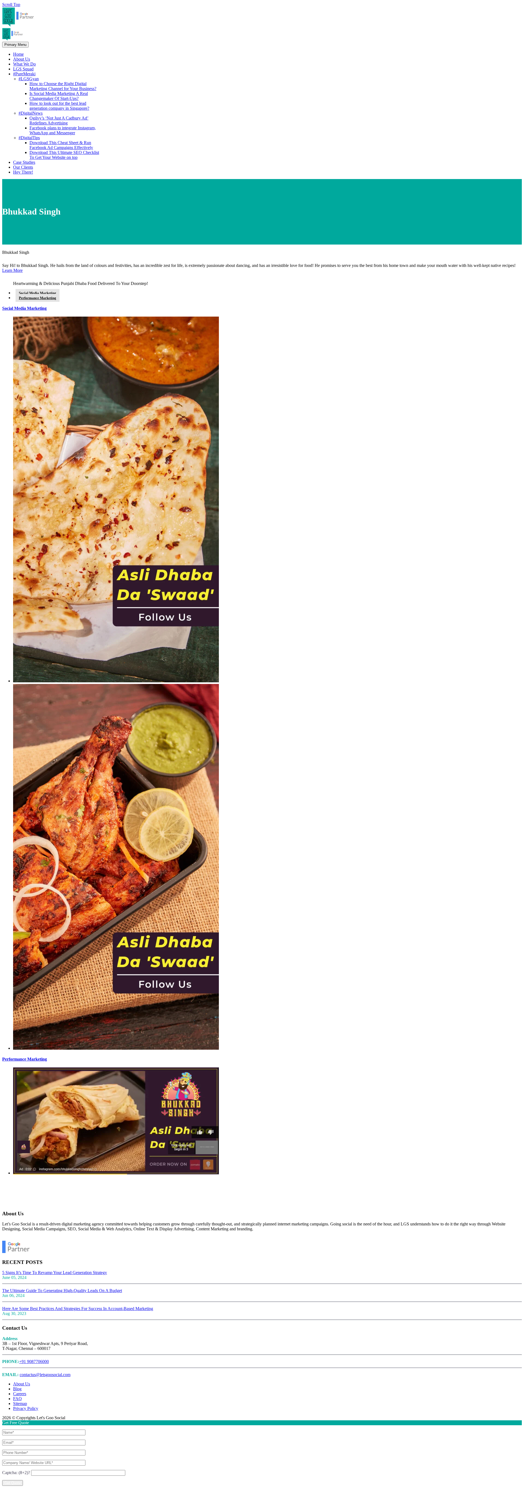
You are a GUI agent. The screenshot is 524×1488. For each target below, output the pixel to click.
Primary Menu (15, 45)
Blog (17, 1388)
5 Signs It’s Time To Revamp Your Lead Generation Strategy (54, 1272)
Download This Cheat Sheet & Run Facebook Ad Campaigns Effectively (61, 145)
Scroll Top (11, 4)
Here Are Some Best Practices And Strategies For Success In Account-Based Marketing (77, 1308)
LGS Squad (23, 69)
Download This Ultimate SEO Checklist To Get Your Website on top (64, 155)
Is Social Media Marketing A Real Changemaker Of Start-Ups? (58, 96)
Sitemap (20, 1403)
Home (18, 54)
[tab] (37, 293)
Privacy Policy (25, 1408)
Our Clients (23, 167)
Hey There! (23, 172)
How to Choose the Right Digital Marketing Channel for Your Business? (62, 86)
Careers (19, 1393)
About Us (21, 59)
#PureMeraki (24, 74)
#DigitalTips (29, 137)
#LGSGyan (29, 78)
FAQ (17, 1398)
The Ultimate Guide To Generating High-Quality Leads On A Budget (62, 1290)
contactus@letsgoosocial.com (45, 1374)
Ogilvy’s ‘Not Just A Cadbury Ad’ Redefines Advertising (58, 120)
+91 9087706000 (34, 1361)
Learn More (12, 270)
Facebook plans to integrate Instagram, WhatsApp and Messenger (62, 130)
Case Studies (24, 162)
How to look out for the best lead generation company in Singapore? (59, 106)
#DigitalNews (31, 113)
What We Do (24, 64)
